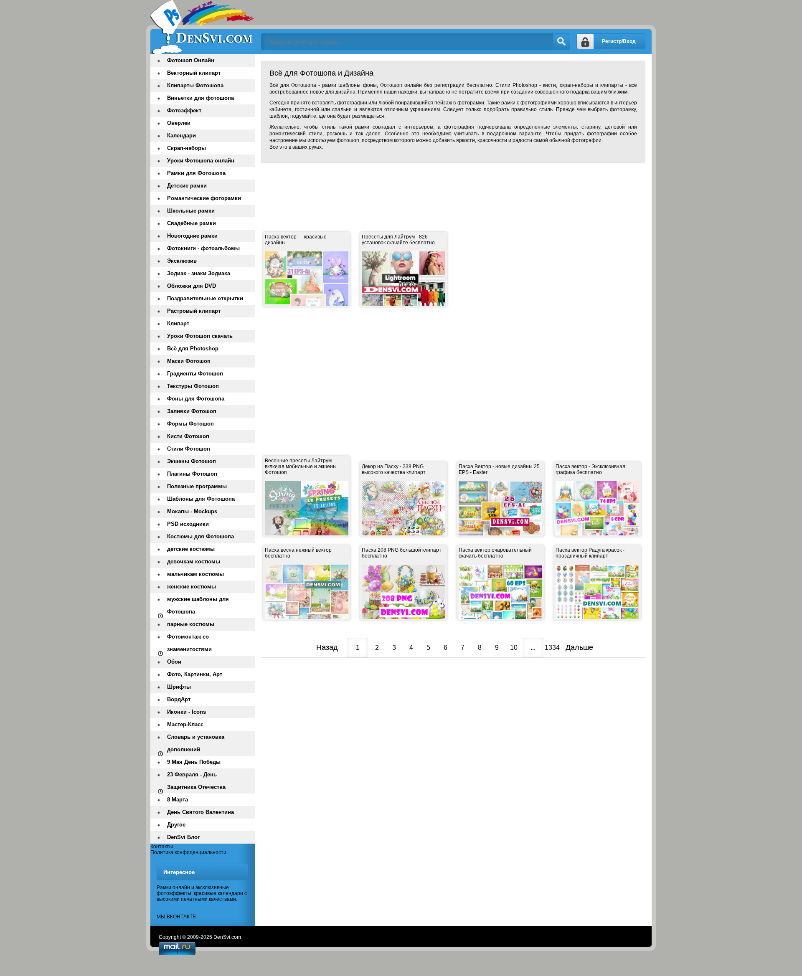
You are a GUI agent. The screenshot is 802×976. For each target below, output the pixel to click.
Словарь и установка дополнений (195, 743)
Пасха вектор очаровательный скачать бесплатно (495, 553)
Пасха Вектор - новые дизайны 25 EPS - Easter (499, 469)
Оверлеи (178, 123)
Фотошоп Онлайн (190, 60)
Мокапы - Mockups (192, 511)
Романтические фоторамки (204, 198)
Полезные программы (197, 486)
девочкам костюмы (193, 561)
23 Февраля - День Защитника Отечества (196, 780)
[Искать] (561, 41)
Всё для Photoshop (192, 348)
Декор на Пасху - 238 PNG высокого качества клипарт (394, 469)
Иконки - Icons (186, 712)
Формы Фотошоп (190, 424)
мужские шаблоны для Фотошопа (198, 605)
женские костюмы (191, 586)
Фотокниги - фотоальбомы (203, 248)
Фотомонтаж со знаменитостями (189, 643)
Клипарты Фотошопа (195, 85)
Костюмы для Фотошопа (200, 536)
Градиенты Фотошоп (195, 373)
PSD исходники (188, 524)
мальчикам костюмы (195, 574)
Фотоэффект (184, 110)
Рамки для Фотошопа (196, 173)
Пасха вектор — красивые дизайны (296, 240)
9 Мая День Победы (194, 762)
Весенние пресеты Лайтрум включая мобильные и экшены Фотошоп (301, 466)
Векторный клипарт (194, 73)
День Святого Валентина (200, 812)
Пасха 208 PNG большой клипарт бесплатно (402, 553)
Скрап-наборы (186, 148)
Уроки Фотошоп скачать (200, 336)
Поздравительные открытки (205, 298)
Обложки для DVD (191, 286)
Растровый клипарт (194, 311)
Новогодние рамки (192, 236)
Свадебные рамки (191, 223)
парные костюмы (190, 624)
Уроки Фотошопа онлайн (200, 160)
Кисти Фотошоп (188, 436)
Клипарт (178, 323)
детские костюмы (191, 549)
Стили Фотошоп (188, 449)
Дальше (579, 647)
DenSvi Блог (183, 837)
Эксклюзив (182, 261)
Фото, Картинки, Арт (194, 674)
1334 (552, 647)
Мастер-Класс (185, 724)
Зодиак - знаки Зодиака (198, 273)
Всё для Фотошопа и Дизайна (202, 27)
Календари (181, 135)
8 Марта (177, 799)
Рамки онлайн (173, 887)
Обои (174, 662)
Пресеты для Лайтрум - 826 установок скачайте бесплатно (398, 240)
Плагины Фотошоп (192, 474)
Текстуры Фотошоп (193, 386)
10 (514, 647)
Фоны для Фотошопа (195, 398)
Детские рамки (187, 186)
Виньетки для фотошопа (200, 98)
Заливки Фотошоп (191, 411)
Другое (176, 824)
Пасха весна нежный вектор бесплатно (298, 553)
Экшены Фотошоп (191, 461)
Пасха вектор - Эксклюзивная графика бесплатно (590, 469)
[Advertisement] (413, 188)
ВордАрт (178, 699)
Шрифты (179, 687)
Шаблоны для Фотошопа (201, 499)
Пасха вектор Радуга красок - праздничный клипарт (590, 553)
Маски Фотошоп (189, 361)
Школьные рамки (191, 211)
